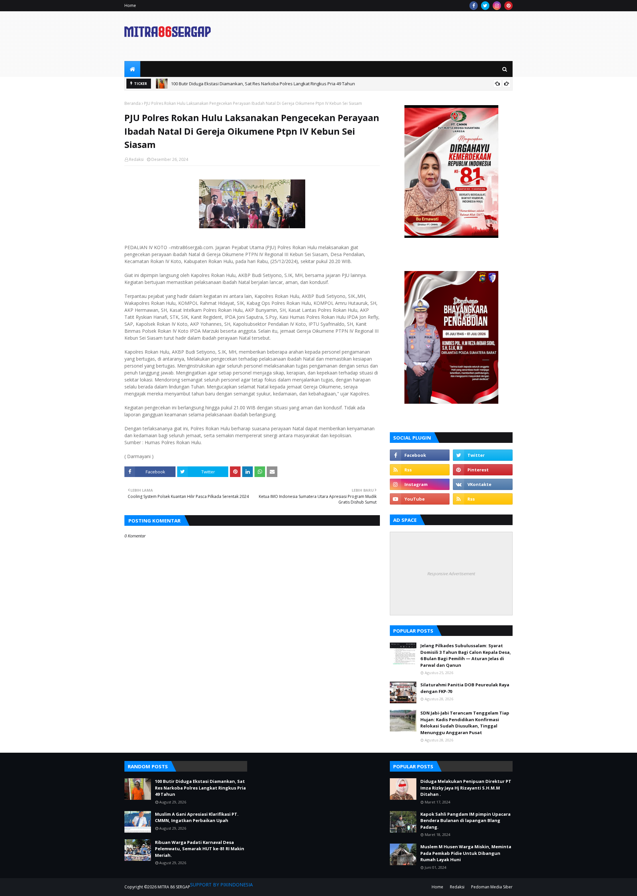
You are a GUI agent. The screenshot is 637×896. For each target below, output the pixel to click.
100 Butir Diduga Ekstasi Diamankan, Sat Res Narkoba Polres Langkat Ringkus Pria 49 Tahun (263, 84)
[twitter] (485, 5)
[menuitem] (132, 69)
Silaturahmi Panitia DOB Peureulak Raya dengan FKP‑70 (464, 688)
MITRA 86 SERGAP (174, 887)
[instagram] (497, 5)
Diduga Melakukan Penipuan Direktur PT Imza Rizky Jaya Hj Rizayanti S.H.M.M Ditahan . (465, 787)
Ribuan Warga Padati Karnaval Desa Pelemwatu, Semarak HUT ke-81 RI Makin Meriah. (199, 848)
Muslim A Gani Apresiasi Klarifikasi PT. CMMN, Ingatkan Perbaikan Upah (197, 817)
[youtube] (420, 499)
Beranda (132, 103)
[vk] (483, 484)
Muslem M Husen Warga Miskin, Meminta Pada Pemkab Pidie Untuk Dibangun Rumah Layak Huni (465, 853)
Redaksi (136, 159)
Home (130, 5)
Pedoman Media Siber (492, 887)
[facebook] (473, 5)
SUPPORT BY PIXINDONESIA (221, 884)
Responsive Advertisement (451, 574)
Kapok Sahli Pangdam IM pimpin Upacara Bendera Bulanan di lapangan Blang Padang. (465, 820)
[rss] (420, 469)
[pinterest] (508, 5)
